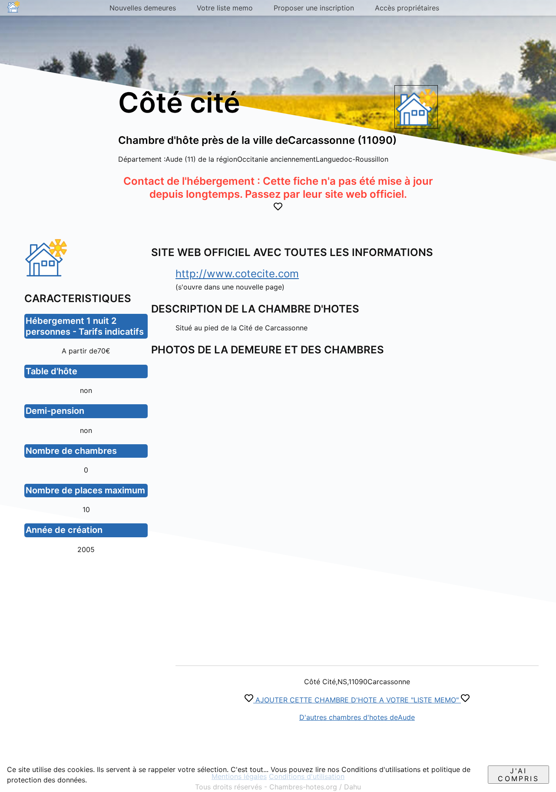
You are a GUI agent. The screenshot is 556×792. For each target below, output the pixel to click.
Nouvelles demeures (142, 7)
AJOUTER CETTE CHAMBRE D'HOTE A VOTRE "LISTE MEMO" (357, 699)
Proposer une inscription (314, 7)
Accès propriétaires (407, 7)
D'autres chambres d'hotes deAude (357, 717)
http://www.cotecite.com (237, 273)
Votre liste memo (225, 7)
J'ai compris (518, 774)
